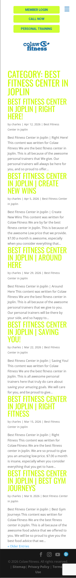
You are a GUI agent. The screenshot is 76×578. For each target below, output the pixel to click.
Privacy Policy (38, 567)
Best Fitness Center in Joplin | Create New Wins (37, 183)
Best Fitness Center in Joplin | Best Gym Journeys (37, 480)
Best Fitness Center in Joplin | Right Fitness (37, 406)
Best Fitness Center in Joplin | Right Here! (37, 108)
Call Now (36, 19)
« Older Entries (18, 546)
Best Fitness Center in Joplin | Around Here (37, 257)
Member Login (36, 10)
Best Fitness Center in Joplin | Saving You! (37, 331)
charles (16, 124)
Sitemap (19, 567)
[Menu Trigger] (67, 8)
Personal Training (36, 29)
